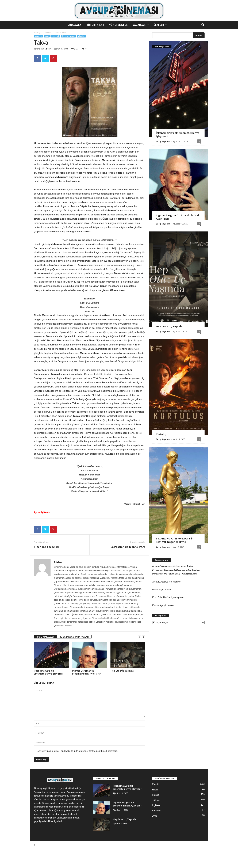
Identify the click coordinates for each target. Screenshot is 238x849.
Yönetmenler (118, 24)
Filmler (171, 605)
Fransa (155, 795)
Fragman (179, 597)
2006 (57, 32)
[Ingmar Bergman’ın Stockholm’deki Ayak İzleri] (89, 655)
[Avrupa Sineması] (119, 10)
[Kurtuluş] (178, 387)
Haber (155, 789)
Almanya (156, 810)
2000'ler (48, 32)
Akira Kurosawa (160, 581)
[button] (203, 25)
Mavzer (156, 589)
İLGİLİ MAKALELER (45, 636)
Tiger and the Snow (46, 547)
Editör (47, 48)
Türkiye (81, 36)
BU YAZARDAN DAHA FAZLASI (74, 636)
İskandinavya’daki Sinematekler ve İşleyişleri (48, 672)
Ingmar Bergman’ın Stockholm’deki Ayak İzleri (86, 672)
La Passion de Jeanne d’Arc (128, 547)
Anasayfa (74, 24)
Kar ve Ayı (157, 605)
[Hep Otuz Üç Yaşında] (127, 655)
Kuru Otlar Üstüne (161, 597)
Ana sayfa (37, 32)
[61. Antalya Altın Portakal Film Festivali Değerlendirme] (178, 495)
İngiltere (156, 805)
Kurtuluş (161, 434)
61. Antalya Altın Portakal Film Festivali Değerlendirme (175, 540)
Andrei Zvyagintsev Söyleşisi (167, 566)
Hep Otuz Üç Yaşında (122, 670)
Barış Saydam (163, 141)
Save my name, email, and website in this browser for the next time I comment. (77, 751)
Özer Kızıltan (68, 36)
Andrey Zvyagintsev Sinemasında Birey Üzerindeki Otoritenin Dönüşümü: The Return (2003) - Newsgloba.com (176, 570)
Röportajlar (95, 24)
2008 (154, 815)
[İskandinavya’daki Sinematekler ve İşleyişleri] (51, 655)
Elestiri (55, 36)
